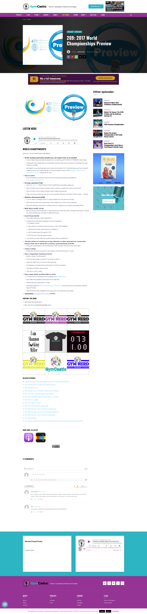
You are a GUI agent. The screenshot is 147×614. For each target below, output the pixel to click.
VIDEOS (35, 185)
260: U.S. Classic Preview (33, 403)
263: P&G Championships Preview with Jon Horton (42, 397)
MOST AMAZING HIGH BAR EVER (50, 285)
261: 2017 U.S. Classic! (31, 400)
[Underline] (36, 480)
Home (24, 19)
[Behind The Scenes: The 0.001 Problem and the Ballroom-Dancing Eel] (98, 113)
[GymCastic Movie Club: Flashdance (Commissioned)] (98, 102)
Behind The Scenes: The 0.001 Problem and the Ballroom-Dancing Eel (114, 8)
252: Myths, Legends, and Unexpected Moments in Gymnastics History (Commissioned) (54, 421)
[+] (55, 479)
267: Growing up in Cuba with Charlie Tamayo (40, 385)
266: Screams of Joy (31, 388)
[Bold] (32, 480)
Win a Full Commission (50, 78)
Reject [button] (108, 611)
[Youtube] (113, 583)
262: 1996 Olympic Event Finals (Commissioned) (40, 409)
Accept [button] (102, 611)
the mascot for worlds (42, 294)
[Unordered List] (44, 480)
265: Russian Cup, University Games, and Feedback (42, 391)
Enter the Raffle (105, 78)
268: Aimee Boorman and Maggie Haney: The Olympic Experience (47, 382)
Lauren (31, 153)
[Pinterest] (72, 57)
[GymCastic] (69, 51)
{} (53, 479)
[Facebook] (68, 57)
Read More (115, 611)
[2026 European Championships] (98, 123)
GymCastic (78, 31)
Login (86, 468)
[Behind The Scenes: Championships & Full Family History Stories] (98, 134)
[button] (131, 15)
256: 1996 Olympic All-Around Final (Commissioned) (42, 412)
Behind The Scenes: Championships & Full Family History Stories (113, 135)
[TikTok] (118, 583)
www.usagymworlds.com (34, 180)
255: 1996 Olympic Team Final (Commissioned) (40, 415)
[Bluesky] (105, 583)
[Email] (80, 57)
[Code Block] (48, 480)
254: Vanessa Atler (31, 418)
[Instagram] (109, 583)
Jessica (40, 153)
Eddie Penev (61, 276)
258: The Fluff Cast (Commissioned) (36, 406)
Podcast (70, 31)
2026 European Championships (114, 124)
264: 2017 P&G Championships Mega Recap (39, 394)
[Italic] (34, 480)
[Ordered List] (41, 480)
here (40, 302)
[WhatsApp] (76, 57)
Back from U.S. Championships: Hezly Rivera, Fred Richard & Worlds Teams (113, 145)
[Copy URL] (84, 57)
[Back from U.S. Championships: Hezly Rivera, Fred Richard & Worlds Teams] (98, 144)
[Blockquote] (46, 480)
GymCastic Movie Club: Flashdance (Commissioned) (113, 104)
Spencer (26, 153)
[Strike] (39, 480)
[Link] (51, 480)
